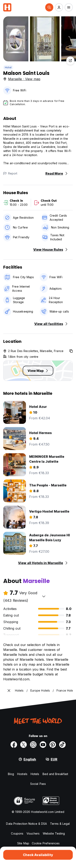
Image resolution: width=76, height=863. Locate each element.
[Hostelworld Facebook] (14, 744)
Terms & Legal (60, 823)
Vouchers (33, 833)
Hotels (35, 774)
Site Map (23, 843)
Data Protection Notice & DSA (26, 823)
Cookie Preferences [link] (46, 843)
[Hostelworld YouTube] (43, 744)
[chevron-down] (44, 596)
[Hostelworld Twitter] (23, 744)
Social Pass (38, 783)
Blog (11, 774)
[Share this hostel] (70, 60)
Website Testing (54, 833)
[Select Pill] (49, 7)
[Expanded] (9, 690)
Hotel (8, 67)
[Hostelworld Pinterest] (52, 744)
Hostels (22, 774)
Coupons (17, 833)
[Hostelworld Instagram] (33, 744)
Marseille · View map (24, 79)
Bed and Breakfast (55, 774)
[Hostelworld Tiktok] (62, 744)
